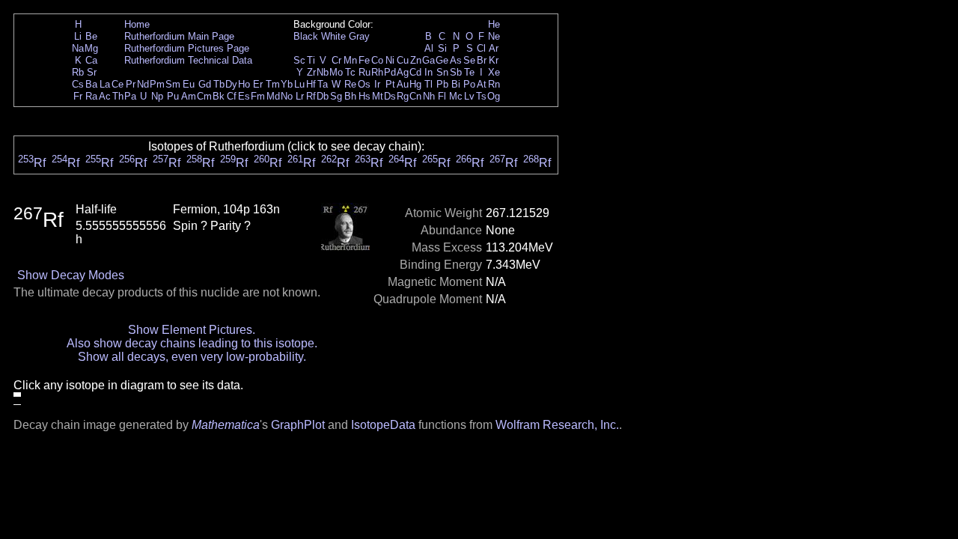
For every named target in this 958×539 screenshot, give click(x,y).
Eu (189, 84)
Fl (442, 96)
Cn (415, 96)
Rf (311, 96)
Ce (117, 84)
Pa (130, 96)
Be (91, 36)
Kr (493, 60)
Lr (300, 96)
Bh (350, 96)
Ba (91, 84)
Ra (91, 96)
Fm (258, 96)
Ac (105, 96)
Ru (364, 72)
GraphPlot (298, 424)
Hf (311, 84)
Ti (311, 60)
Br (481, 60)
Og (493, 96)
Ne (494, 36)
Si (442, 48)
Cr (336, 60)
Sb (456, 72)
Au (403, 84)
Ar (493, 48)
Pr (130, 84)
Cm (204, 96)
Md (273, 96)
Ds (390, 96)
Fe (364, 60)
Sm (172, 84)
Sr (92, 72)
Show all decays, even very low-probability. (192, 356)
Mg (91, 48)
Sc (299, 60)
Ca (91, 60)
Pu (173, 96)
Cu (403, 60)
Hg (415, 84)
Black (305, 36)
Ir (377, 84)
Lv (469, 96)
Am (188, 96)
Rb (78, 72)
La (105, 84)
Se (469, 60)
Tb (219, 84)
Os (364, 84)
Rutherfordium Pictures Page (186, 48)
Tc (350, 72)
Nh (429, 96)
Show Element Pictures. (191, 329)
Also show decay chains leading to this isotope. (192, 343)
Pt (390, 84)
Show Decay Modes (70, 275)
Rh (377, 72)
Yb (287, 84)
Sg (336, 96)
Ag (403, 72)
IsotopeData (383, 424)
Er (258, 84)
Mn (350, 60)
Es (244, 96)
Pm (157, 84)
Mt (377, 96)
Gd (204, 84)
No (287, 96)
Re (350, 84)
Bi (455, 84)
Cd (415, 72)
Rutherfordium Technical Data (188, 60)
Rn (494, 84)
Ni (389, 60)
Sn (442, 72)
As (456, 60)
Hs (364, 96)
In (428, 72)
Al (428, 48)
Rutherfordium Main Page (179, 36)
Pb (442, 84)
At (481, 84)
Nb (323, 72)
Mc (456, 96)
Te (469, 72)
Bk (219, 96)
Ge (442, 60)
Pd (390, 72)
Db (323, 96)
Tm (273, 84)
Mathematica (226, 424)
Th (117, 96)
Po (469, 84)
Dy (231, 84)
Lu (299, 84)
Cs (78, 84)
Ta (322, 84)
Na (78, 48)
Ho (244, 84)
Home (137, 24)
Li (78, 36)
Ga (428, 60)
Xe (494, 72)
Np (157, 96)
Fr (77, 96)
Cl (481, 48)
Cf (232, 96)
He (494, 24)
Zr (311, 72)
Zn (415, 60)
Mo (336, 72)
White (333, 36)
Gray (359, 36)
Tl (428, 84)
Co (377, 60)
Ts (481, 96)
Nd (143, 84)
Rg (403, 96)
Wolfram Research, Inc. (557, 424)
